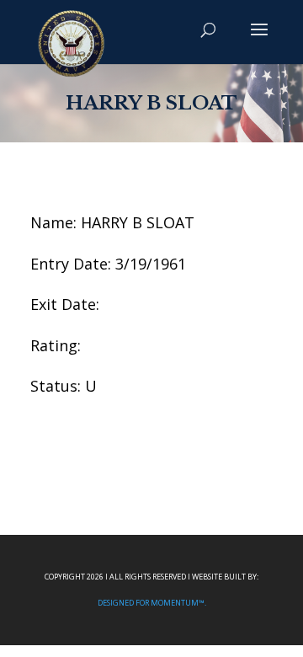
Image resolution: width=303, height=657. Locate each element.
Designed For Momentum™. (152, 602)
